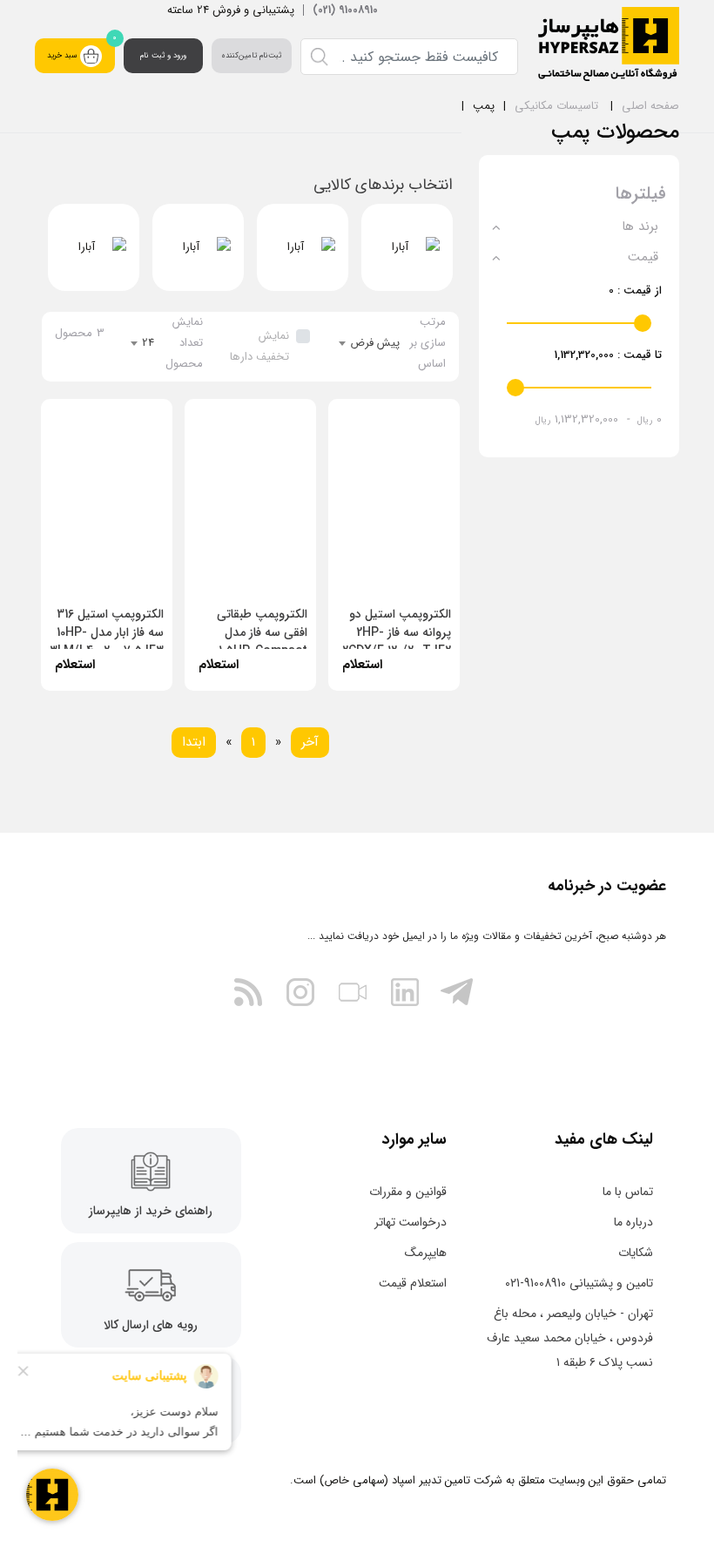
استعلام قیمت (413, 1283)
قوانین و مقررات (408, 1191)
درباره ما (633, 1222)
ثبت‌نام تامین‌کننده (251, 56)
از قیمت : (635, 290)
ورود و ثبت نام (163, 56)
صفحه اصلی (650, 106)
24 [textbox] (148, 343)
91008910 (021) (345, 10)
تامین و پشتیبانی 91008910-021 (579, 1283)
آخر (310, 742)
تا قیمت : (608, 355)
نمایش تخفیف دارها (259, 346)
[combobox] (370, 343)
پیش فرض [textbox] (375, 343)
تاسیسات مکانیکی (556, 106)
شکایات (635, 1252)
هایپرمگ (426, 1252)
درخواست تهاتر (410, 1222)
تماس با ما (628, 1191)
